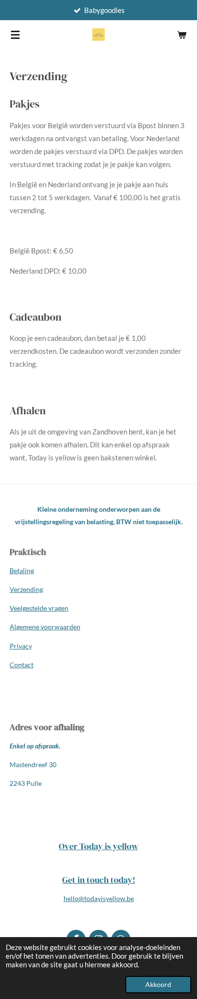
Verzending (26, 589)
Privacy (21, 646)
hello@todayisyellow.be (99, 898)
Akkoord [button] (158, 984)
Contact (21, 665)
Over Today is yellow (98, 846)
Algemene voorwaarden (45, 627)
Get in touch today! (98, 880)
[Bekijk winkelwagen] (181, 34)
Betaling (22, 570)
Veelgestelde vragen (39, 608)
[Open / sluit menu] (15, 34)
